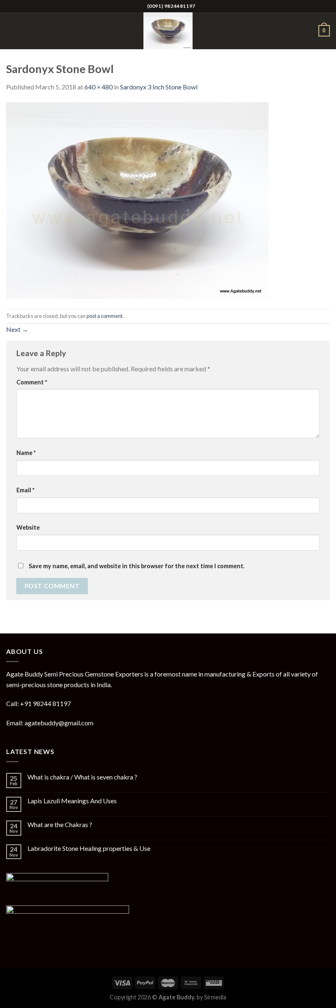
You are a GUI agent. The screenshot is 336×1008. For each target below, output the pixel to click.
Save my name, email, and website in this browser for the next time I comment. (137, 565)
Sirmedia (215, 997)
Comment (31, 382)
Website (28, 527)
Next (17, 329)
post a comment (104, 316)
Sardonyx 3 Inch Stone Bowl (159, 87)
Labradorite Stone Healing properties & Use (88, 848)
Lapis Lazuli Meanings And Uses (72, 801)
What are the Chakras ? (59, 824)
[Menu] (11, 31)
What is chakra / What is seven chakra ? (82, 777)
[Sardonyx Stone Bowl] (137, 199)
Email (25, 490)
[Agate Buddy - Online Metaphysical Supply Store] (168, 30)
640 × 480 (98, 87)
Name (26, 452)
